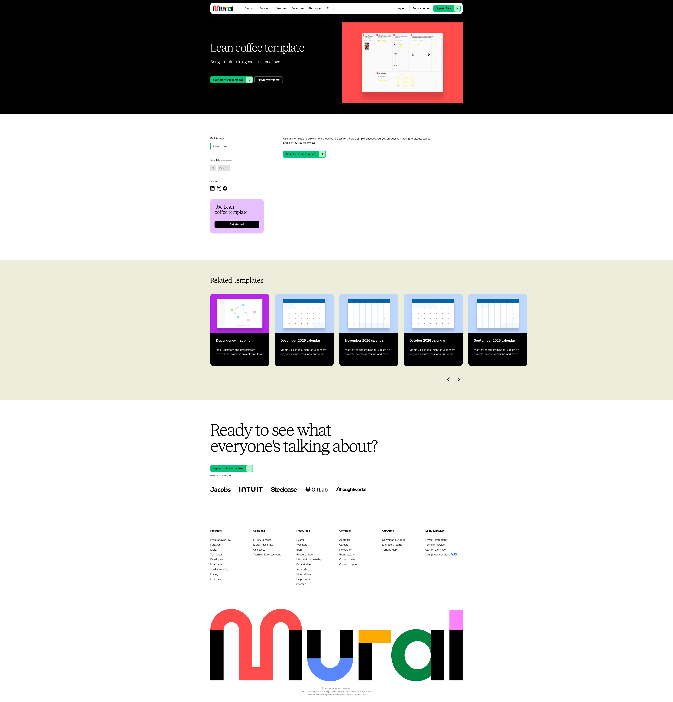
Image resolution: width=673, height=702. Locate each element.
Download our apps (393, 540)
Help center (303, 579)
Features (215, 545)
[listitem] (239, 330)
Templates (216, 554)
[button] (249, 8)
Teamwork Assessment (267, 554)
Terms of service (435, 545)
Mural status (303, 574)
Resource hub (304, 554)
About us (344, 540)
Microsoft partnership (309, 559)
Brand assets (347, 554)
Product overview (220, 540)
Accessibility (303, 569)
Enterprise (216, 579)
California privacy (435, 549)
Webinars (301, 545)
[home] (223, 8)
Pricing (214, 574)
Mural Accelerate (263, 545)
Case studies (303, 564)
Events (300, 540)
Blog (299, 549)
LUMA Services (262, 540)
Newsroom (345, 549)
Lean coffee (220, 146)
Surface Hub (389, 549)
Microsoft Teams (392, 545)
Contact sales (347, 559)
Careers (343, 545)
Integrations (217, 564)
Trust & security (219, 569)
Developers (216, 559)
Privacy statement (436, 540)
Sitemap (301, 584)
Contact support (349, 564)
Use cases (259, 549)
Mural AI (215, 549)
